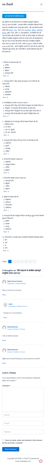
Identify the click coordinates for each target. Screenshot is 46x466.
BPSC (34, 30)
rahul (10, 304)
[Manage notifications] (41, 461)
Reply (4, 295)
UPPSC (28, 30)
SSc (15, 30)
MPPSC (40, 30)
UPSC (11, 30)
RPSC (4, 33)
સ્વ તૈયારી (7, 4)
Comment (6, 386)
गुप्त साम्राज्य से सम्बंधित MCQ (14, 16)
